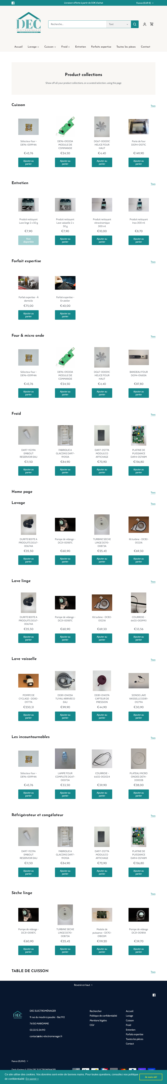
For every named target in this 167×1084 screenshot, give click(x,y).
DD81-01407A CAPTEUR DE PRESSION (101, 699)
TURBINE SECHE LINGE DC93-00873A (102, 543)
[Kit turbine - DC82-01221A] (139, 524)
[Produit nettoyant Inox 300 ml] (139, 205)
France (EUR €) (143, 3)
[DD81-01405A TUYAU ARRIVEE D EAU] (65, 680)
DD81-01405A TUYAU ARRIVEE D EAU (65, 699)
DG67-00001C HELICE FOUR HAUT (102, 145)
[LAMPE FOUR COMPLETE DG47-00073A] (65, 758)
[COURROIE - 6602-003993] (139, 602)
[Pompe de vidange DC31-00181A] (139, 914)
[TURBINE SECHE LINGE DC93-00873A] (102, 524)
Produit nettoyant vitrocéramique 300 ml (102, 223)
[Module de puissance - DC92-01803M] (102, 914)
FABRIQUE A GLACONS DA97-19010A (65, 453)
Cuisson (18, 105)
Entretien (20, 183)
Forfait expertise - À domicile (28, 299)
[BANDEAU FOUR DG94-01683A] (139, 357)
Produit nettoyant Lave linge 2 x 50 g (28, 221)
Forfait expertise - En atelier (65, 299)
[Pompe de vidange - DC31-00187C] (65, 524)
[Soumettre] (134, 24)
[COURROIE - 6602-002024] (102, 758)
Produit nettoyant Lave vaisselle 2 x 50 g (65, 223)
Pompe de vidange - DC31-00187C (65, 541)
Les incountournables (31, 737)
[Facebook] (13, 3)
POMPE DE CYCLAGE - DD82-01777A (28, 699)
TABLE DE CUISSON (30, 971)
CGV (92, 1025)
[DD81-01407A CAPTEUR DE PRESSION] (102, 680)
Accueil (129, 1011)
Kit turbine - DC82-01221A (138, 541)
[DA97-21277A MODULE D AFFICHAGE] (102, 435)
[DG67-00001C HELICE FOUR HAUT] (102, 126)
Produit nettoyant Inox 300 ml (139, 221)
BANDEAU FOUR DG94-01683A (139, 373)
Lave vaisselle (24, 659)
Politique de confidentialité (103, 1015)
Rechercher (96, 1011)
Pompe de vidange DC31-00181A (138, 931)
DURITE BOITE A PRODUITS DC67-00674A (28, 543)
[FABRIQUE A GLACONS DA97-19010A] (65, 435)
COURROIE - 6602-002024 (102, 775)
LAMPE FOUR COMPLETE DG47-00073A (65, 777)
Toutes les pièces (134, 1039)
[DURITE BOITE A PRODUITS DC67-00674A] (28, 524)
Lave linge (21, 581)
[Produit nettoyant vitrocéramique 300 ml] (102, 205)
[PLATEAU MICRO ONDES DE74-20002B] (139, 758)
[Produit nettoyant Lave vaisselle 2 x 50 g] (65, 205)
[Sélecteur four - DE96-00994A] (28, 126)
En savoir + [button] (32, 1078)
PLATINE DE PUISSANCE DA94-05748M (139, 453)
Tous (153, 105)
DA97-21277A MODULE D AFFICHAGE (102, 453)
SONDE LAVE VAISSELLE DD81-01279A (138, 699)
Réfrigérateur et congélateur (37, 815)
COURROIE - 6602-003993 (138, 619)
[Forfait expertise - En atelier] (65, 283)
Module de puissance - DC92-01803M (101, 933)
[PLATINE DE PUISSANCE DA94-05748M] (139, 435)
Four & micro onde (28, 336)
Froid (16, 414)
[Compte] (144, 24)
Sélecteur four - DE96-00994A (28, 143)
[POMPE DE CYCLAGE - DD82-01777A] (28, 680)
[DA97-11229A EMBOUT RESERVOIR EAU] (28, 435)
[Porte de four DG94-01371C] (139, 126)
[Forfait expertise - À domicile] (28, 283)
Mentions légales (98, 1020)
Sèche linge (22, 893)
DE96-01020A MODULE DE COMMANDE (65, 145)
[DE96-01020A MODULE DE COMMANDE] (65, 126)
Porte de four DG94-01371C (138, 143)
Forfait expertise (26, 261)
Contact (130, 1043)
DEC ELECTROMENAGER (44, 1069)
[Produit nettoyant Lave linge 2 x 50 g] (28, 205)
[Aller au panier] (152, 24)
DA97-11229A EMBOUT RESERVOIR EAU (28, 453)
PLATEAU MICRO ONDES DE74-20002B (139, 777)
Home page (22, 492)
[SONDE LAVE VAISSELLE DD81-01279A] (139, 680)
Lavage (18, 503)
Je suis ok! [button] (151, 1077)
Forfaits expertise (134, 1034)
